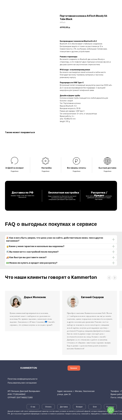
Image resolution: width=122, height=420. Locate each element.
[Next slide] (114, 277)
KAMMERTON (28, 367)
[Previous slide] (109, 277)
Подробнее (14, 171)
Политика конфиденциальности (22, 379)
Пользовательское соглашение (22, 383)
